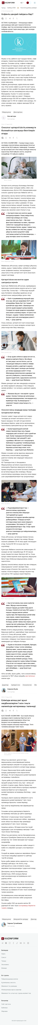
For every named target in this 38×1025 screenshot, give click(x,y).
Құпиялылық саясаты (8, 982)
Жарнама (4, 1011)
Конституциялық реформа (29, 8)
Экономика (5, 964)
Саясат (3, 957)
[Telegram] (10, 19)
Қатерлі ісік (15, 685)
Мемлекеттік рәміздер (9, 986)
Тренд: (3, 8)
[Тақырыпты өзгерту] (29, 2)
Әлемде (4, 968)
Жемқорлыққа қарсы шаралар (11, 990)
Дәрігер (5, 685)
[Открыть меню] (34, 2)
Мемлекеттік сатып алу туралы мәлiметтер (16, 993)
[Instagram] (2, 19)
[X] (17, 19)
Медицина (6, 112)
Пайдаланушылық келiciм (9, 979)
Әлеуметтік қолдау (21, 919)
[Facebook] (13, 19)
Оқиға (3, 954)
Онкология (27, 685)
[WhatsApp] (6, 19)
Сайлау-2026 (11, 8)
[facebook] (13, 943)
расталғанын (30, 676)
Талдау (3, 961)
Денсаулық (18, 112)
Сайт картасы (6, 1004)
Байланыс (4, 1008)
